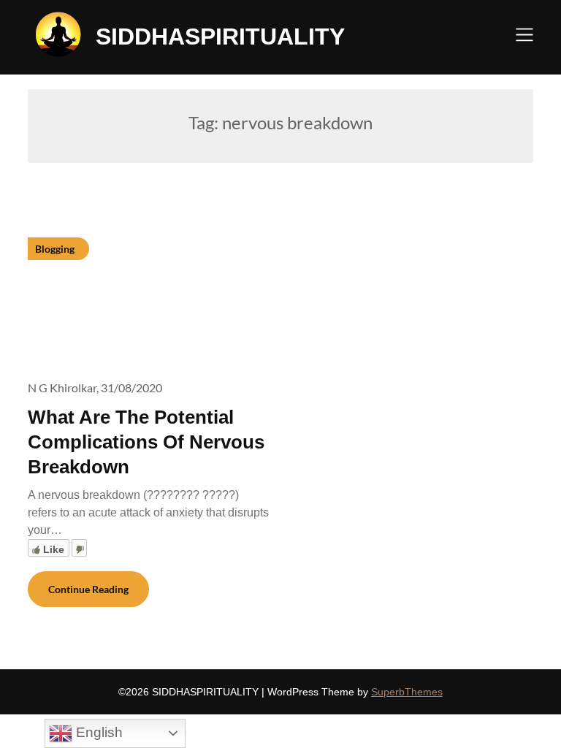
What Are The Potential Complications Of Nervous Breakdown (146, 442)
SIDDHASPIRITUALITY (220, 36)
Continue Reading (88, 589)
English (97, 732)
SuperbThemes (407, 692)
